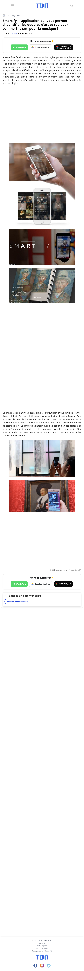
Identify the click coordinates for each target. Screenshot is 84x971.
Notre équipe (42, 946)
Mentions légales (42, 948)
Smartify (78, 570)
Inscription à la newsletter (42, 940)
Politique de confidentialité (42, 951)
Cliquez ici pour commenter (17, 601)
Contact (42, 943)
